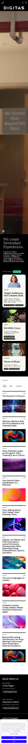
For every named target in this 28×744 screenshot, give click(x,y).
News (10, 386)
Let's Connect (10, 718)
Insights (19, 386)
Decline (14, 737)
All (4, 386)
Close (14, 741)
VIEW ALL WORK (17, 271)
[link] (14, 291)
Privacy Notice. (17, 731)
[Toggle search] (23, 2)
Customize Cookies (14, 733)
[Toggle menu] (26, 2)
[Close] (26, 721)
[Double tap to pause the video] (3, 231)
